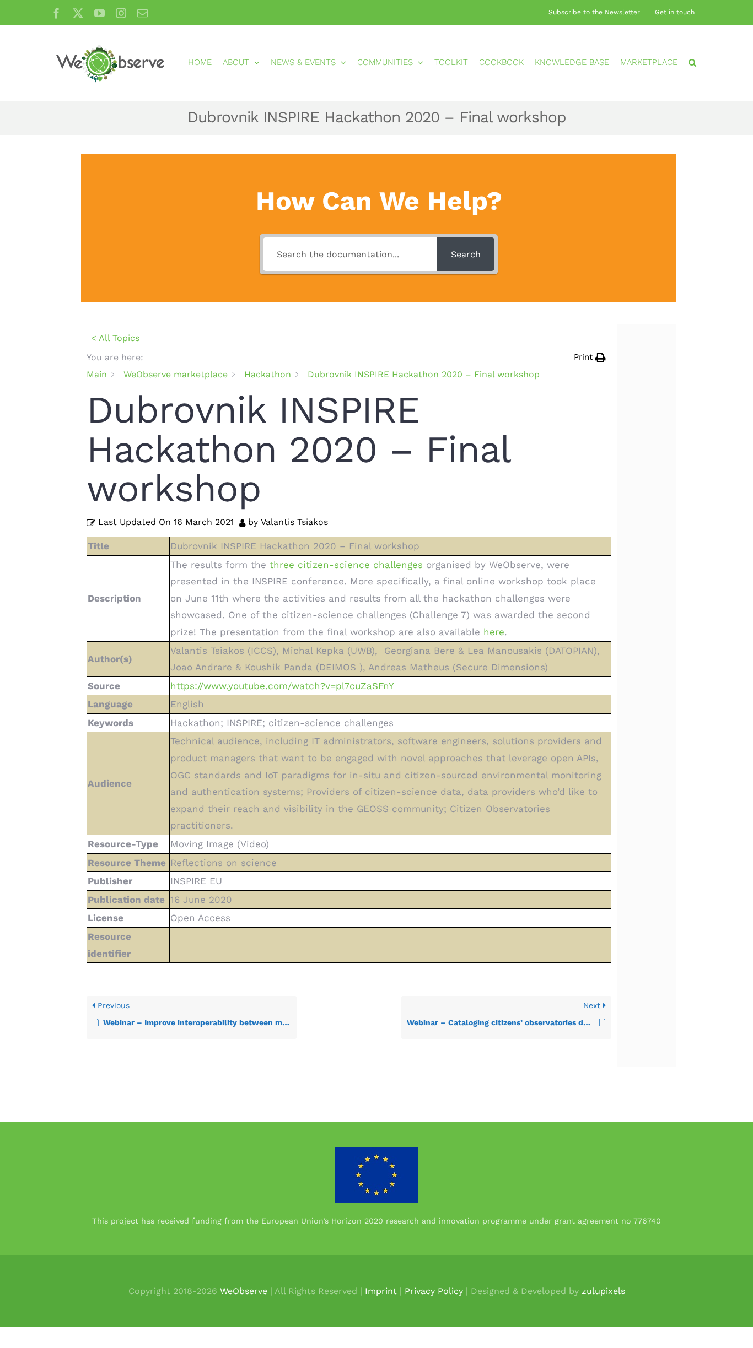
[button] (692, 62)
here (493, 631)
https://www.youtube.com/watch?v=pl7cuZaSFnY (282, 685)
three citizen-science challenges (346, 564)
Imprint (381, 1291)
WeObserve (243, 1291)
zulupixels (603, 1291)
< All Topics (115, 338)
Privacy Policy (434, 1291)
